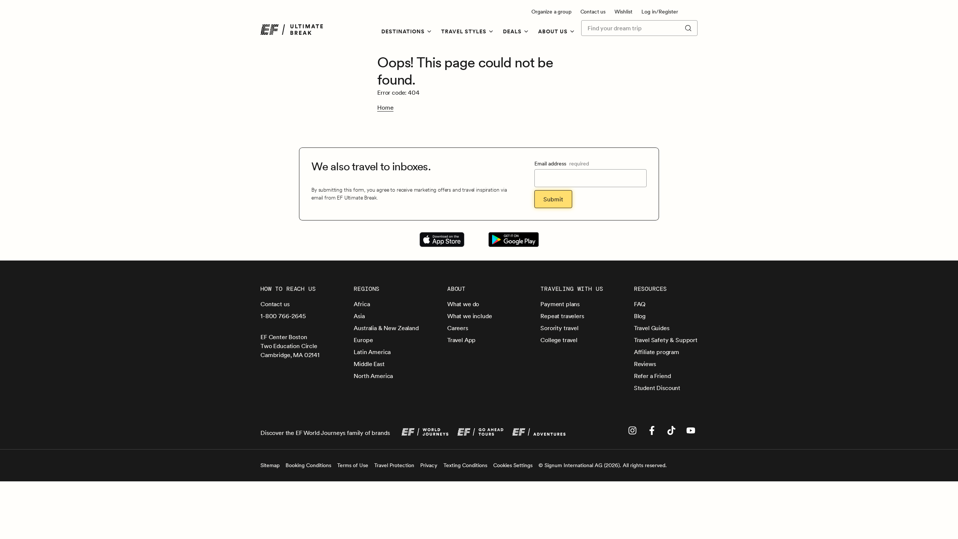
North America (373, 376)
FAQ (640, 304)
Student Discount (657, 388)
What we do (463, 304)
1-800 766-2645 (283, 316)
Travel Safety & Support (666, 340)
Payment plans (560, 304)
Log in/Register (659, 11)
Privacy (428, 465)
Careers (457, 328)
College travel (558, 340)
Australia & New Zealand (386, 328)
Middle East (369, 364)
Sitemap (270, 465)
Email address (561, 163)
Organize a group (551, 11)
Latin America (372, 352)
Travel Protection (394, 465)
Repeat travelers (562, 316)
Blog (640, 316)
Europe (363, 340)
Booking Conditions (308, 465)
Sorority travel (559, 328)
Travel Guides (651, 328)
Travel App (461, 340)
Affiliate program (656, 352)
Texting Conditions (465, 465)
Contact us (592, 11)
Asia (359, 316)
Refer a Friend (652, 376)
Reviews (645, 364)
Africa (362, 304)
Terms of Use (352, 465)
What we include (469, 316)
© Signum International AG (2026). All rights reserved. (603, 465)
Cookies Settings (513, 465)
